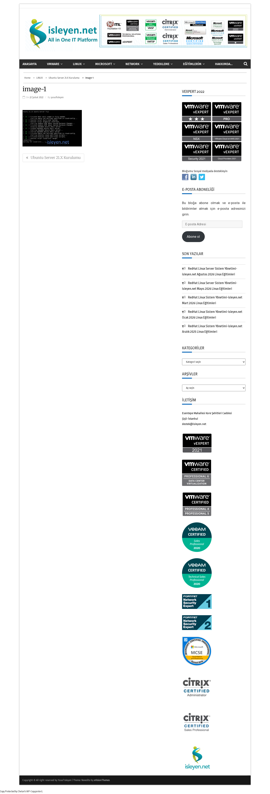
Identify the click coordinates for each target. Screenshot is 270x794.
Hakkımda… (224, 64)
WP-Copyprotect (34, 791)
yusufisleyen (57, 97)
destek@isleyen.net (194, 424)
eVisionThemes (102, 780)
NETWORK (133, 64)
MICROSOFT (103, 64)
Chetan (21, 791)
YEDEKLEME (161, 64)
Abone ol (193, 237)
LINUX (77, 64)
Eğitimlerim (192, 64)
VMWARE (53, 64)
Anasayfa (30, 64)
